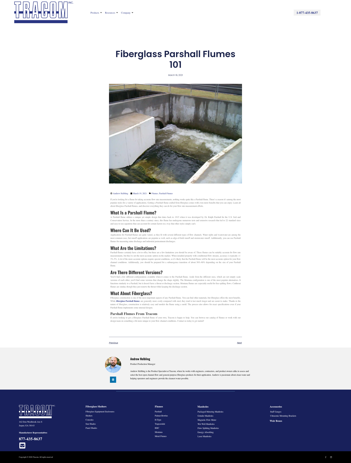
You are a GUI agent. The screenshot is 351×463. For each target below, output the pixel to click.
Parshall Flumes (166, 193)
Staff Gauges (275, 411)
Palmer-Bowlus (161, 415)
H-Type (158, 419)
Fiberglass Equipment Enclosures (100, 411)
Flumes (155, 193)
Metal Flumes (161, 436)
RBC (157, 427)
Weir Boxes (276, 421)
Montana (158, 432)
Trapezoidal (160, 423)
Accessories (276, 406)
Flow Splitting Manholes (208, 428)
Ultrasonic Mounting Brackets (283, 415)
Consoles (90, 419)
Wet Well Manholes (206, 423)
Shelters (89, 415)
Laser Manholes (204, 436)
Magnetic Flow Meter (207, 419)
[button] (96, 12)
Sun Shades (91, 423)
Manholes (202, 406)
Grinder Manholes (205, 415)
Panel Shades (91, 427)
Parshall (158, 411)
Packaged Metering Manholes (210, 411)
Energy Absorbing (206, 432)
